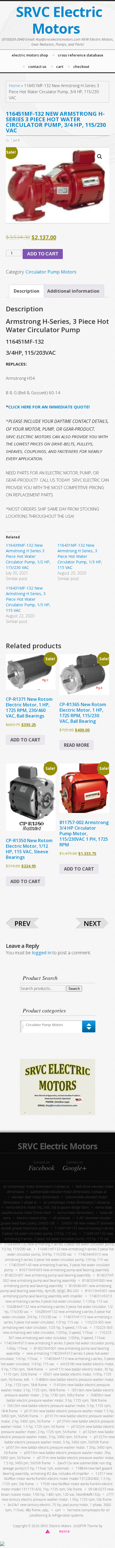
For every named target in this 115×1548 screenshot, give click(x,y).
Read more (76, 745)
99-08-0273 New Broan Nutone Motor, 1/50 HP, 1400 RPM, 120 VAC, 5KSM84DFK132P (57, 1492)
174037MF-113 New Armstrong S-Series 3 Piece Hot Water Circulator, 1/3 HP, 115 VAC (58, 1320)
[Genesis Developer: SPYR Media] (57, 1531)
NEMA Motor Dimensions (75, 1212)
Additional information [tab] (73, 291)
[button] (100, 157)
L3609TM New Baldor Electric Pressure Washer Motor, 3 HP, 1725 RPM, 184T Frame (58, 1398)
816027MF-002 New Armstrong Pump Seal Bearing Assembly (58, 1278)
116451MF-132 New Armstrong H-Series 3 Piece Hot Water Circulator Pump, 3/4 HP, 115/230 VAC (60, 1252)
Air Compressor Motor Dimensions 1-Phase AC (77, 1202)
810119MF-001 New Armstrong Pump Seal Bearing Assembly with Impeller (59, 1293)
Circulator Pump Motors (51, 272)
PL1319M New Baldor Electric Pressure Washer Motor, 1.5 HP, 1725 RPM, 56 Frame (57, 1424)
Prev (22, 923)
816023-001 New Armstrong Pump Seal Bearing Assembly (48, 1275)
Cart (58, 1510)
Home (14, 85)
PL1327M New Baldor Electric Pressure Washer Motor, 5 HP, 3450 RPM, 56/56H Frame (59, 1439)
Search (74, 989)
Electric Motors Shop (32, 1218)
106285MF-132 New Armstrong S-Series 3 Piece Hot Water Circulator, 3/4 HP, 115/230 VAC (56, 1314)
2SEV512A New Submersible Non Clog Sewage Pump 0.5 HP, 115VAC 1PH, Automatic (57, 1466)
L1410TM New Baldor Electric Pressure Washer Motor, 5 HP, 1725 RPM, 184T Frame (55, 1387)
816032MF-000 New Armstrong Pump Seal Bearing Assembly (58, 1283)
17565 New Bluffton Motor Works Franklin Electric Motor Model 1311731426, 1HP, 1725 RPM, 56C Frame (57, 1487)
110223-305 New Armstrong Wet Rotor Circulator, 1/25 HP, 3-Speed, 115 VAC (57, 1325)
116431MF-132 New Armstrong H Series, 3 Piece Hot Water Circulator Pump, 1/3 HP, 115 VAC (80, 556)
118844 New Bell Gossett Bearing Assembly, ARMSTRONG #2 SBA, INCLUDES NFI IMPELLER (57, 1471)
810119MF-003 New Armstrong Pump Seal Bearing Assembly (64, 1270)
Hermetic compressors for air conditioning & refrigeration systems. (70, 1513)
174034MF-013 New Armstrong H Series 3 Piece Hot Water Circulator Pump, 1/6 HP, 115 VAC (57, 1257)
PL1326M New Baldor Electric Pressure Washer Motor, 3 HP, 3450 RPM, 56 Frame (57, 1434)
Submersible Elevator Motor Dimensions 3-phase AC (68, 1191)
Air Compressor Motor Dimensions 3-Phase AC (36, 1186)
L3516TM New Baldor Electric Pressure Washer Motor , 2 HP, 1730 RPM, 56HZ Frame (59, 1393)
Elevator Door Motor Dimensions (35, 1197)
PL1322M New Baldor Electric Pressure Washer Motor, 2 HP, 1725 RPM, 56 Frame (57, 1429)
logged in (41, 953)
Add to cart (42, 254)
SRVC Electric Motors (59, 20)
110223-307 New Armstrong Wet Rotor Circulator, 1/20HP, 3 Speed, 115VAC (60, 1335)
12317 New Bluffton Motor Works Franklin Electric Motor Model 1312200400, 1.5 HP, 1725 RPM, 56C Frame (57, 1479)
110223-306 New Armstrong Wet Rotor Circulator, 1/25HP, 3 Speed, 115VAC (57, 1330)
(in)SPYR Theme (86, 1526)
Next (92, 923)
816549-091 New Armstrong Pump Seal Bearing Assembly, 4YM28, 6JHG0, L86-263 (55, 1288)
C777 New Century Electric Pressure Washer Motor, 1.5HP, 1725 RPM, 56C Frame (58, 1497)
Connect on (41, 1166)
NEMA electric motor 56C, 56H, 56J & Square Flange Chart (47, 1207)
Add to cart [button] (25, 740)
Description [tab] (26, 291)
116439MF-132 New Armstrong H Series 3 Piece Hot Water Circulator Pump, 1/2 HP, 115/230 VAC (28, 556)
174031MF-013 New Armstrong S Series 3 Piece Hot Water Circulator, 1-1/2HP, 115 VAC (58, 1299)
